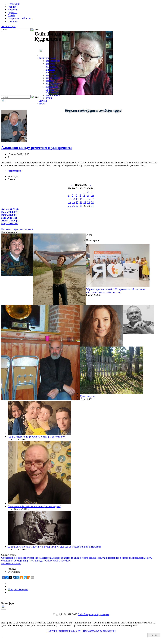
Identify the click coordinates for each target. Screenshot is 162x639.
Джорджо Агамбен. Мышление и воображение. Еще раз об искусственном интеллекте (54, 546)
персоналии (52, 86)
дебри (49, 98)
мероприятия (53, 95)
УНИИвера (45, 557)
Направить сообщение (20, 18)
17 (92, 199)
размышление (53, 83)
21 (81, 202)
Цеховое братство (61, 557)
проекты (50, 69)
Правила (12, 21)
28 (81, 205)
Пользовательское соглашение (99, 630)
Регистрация (14, 170)
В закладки (14, 4)
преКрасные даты (142, 557)
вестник (50, 80)
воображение (53, 60)
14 (81, 199)
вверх (154, 635)
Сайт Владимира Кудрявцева (93, 614)
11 (69, 199)
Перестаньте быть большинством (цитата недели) (34, 506)
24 (92, 202)
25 (69, 205)
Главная (12, 6)
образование (52, 92)
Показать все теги (11, 563)
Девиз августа (87, 396)
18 (69, 202)
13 (77, 199)
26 (73, 205)
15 (85, 199)
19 (73, 202)
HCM (42, 103)
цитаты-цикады (34, 560)
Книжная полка (47, 58)
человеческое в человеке (57, 560)
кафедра (50, 89)
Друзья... (12, 12)
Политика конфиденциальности (64, 630)
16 (88, 199)
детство (50, 72)
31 (92, 205)
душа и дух (52, 75)
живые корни (53, 78)
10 (92, 195)
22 (85, 202)
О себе (11, 15)
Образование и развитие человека (19, 557)
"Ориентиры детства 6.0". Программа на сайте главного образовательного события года (116, 290)
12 (73, 199)
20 (77, 202)
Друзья (43, 100)
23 (88, 202)
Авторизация (8, 26)
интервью (51, 66)
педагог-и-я (126, 557)
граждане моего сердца (83, 557)
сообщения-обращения (13, 560)
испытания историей (108, 557)
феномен (50, 63)
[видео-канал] (3, 102)
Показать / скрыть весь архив (17, 229)
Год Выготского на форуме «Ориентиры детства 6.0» (36, 436)
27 (77, 205)
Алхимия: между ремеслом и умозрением (36, 148)
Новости (12, 9)
